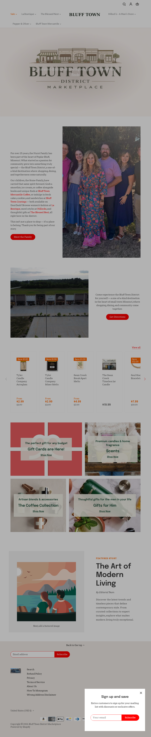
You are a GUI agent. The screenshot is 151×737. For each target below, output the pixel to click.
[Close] (141, 693)
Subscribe (130, 717)
